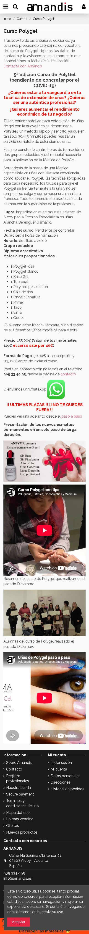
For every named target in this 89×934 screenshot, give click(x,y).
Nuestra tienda (18, 787)
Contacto (14, 769)
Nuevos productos (22, 832)
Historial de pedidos (67, 789)
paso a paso (71, 416)
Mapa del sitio (18, 812)
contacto (68, 374)
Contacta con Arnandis (22, 66)
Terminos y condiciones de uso (22, 803)
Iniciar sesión (61, 762)
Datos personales (65, 776)
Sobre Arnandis (19, 762)
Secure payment (20, 794)
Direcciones (60, 782)
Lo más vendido (20, 819)
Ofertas (12, 825)
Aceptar (18, 922)
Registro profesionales (17, 778)
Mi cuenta (59, 769)
